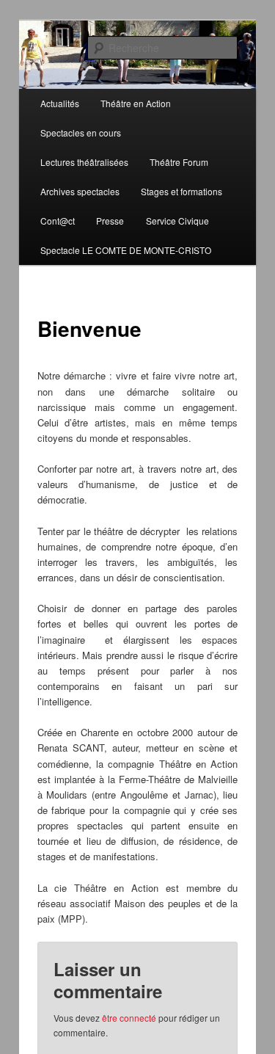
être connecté (129, 1017)
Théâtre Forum (179, 162)
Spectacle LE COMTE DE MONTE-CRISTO (125, 250)
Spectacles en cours (80, 132)
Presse (110, 220)
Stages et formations (181, 191)
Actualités (59, 103)
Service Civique (177, 220)
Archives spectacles (80, 191)
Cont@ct (57, 220)
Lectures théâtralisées (84, 162)
